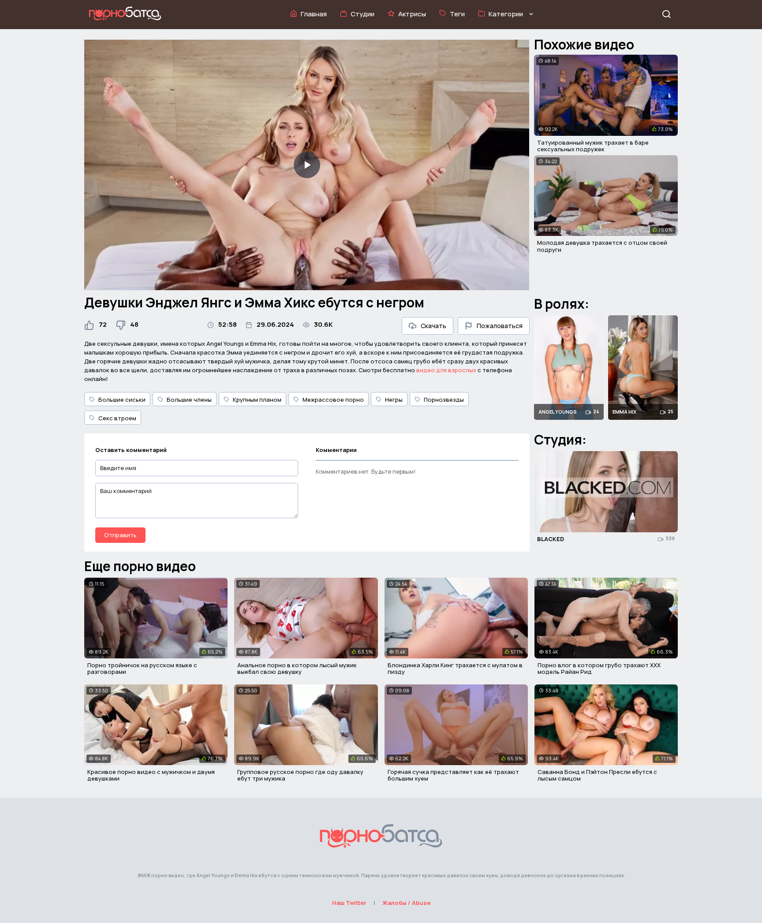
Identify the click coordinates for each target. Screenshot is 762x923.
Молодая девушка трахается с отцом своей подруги (602, 246)
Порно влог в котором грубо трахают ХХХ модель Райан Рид (599, 668)
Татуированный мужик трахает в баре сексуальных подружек (593, 145)
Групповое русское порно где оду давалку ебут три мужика (300, 775)
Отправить (120, 535)
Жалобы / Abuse (406, 903)
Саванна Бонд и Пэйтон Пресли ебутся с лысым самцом (597, 775)
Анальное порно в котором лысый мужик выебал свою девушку (297, 668)
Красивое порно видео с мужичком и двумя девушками (151, 775)
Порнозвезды (444, 400)
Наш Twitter (349, 903)
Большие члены (189, 400)
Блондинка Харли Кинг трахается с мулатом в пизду (455, 668)
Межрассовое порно (333, 400)
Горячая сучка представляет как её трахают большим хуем (453, 775)
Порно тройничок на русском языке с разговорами (142, 668)
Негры (394, 400)
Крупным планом (257, 400)
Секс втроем (117, 418)
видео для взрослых (446, 370)
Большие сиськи (122, 400)
